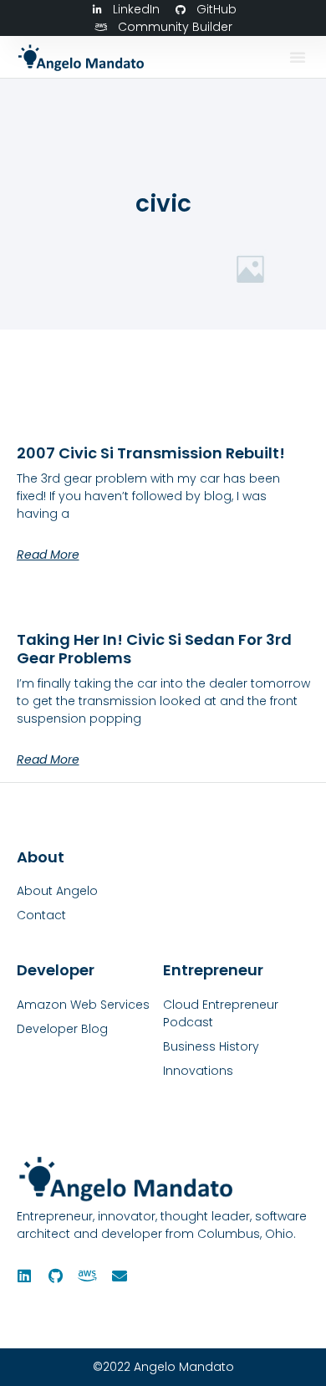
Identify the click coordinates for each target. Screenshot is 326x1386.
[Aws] (87, 1275)
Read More (48, 554)
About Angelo (57, 890)
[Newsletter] (119, 1275)
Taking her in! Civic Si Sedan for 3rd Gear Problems (154, 648)
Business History (211, 1046)
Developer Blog (62, 1028)
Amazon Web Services (83, 1004)
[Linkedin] (24, 1275)
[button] (297, 56)
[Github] (56, 1275)
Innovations (198, 1070)
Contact (41, 915)
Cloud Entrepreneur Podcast (220, 1013)
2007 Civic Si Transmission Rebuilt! (151, 452)
